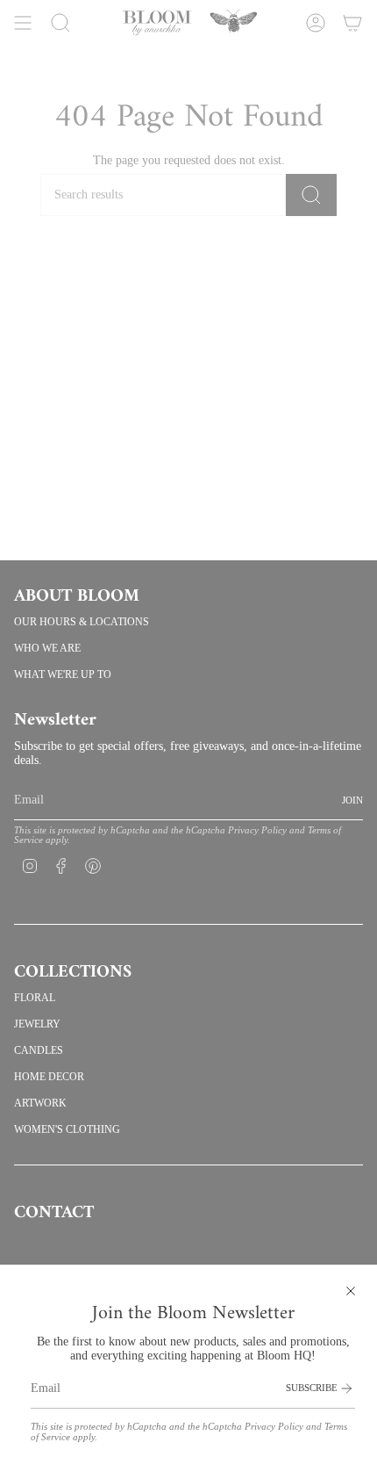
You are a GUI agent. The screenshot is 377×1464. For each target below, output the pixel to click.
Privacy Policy (274, 1427)
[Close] (350, 1291)
